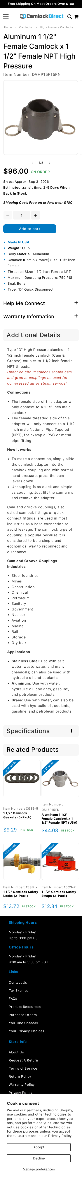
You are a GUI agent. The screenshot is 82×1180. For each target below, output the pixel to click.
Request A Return (23, 1060)
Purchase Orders (23, 1015)
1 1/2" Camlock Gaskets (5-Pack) (17, 815)
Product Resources (25, 1007)
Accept (38, 1147)
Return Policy (20, 1076)
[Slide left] (32, 162)
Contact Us (18, 982)
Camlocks (26, 27)
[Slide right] (49, 162)
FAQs (13, 999)
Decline (39, 1158)
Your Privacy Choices (26, 1031)
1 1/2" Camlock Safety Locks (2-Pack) (20, 894)
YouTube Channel (23, 1023)
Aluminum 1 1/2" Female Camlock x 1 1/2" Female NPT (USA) (60, 818)
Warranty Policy (22, 1084)
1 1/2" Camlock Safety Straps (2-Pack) (59, 894)
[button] (6, 16)
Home (8, 27)
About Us (16, 1052)
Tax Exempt (18, 990)
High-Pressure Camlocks (56, 27)
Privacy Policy (60, 1136)
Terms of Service (23, 1068)
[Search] (69, 16)
